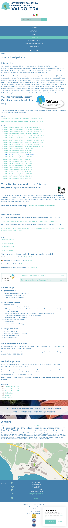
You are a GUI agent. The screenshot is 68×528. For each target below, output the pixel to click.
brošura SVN (28, 257)
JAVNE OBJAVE (34, 47)
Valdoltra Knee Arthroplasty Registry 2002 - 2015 (18, 163)
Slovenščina (34, 15)
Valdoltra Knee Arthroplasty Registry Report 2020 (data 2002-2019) (23, 144)
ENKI (39, 513)
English (10, 397)
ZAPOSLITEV (34, 50)
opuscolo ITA (28, 260)
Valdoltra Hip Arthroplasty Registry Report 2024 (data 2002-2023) (23, 127)
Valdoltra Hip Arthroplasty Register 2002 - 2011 (17, 178)
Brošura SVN (9, 393)
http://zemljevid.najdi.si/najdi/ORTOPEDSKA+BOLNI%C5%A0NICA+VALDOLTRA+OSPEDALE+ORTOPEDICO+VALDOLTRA (34, 461)
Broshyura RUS (32, 267)
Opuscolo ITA (9, 395)
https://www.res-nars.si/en (42, 205)
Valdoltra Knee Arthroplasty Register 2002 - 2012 (18, 174)
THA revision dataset (7, 243)
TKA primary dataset (7, 246)
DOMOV (34, 28)
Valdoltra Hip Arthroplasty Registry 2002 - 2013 (17, 172)
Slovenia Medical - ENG (12, 387)
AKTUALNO (34, 31)
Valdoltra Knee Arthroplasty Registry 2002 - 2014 (18, 167)
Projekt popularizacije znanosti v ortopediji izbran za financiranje (49, 429)
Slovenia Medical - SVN (12, 391)
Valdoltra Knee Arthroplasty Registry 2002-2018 (18, 148)
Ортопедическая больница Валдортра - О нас (36, 280)
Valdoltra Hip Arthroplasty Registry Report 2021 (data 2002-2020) (23, 142)
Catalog (61, 275)
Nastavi (60, 521)
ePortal (36, 499)
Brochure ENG (25, 264)
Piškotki (34, 509)
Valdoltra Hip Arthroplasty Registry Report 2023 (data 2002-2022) (23, 134)
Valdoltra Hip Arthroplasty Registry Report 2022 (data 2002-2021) (23, 138)
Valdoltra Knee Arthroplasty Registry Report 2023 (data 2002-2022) (23, 131)
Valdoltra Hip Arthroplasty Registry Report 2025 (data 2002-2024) (21, 118)
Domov (3, 54)
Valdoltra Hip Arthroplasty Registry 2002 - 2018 (17, 151)
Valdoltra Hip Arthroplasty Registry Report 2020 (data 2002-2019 (23, 146)
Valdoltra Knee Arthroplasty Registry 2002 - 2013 (18, 170)
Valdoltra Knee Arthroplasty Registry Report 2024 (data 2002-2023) (23, 129)
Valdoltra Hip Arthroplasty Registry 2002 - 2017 (17, 153)
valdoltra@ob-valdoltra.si (36, 493)
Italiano (37, 15)
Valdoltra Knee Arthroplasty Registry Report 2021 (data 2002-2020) (23, 140)
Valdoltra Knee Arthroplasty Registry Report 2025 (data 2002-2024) (22, 122)
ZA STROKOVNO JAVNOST (34, 40)
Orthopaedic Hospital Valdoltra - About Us (33, 275)
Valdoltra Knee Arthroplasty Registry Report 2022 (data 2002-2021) (23, 136)
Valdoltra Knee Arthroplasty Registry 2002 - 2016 (18, 157)
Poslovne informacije (34, 511)
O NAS (34, 34)
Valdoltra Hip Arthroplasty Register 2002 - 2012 (17, 176)
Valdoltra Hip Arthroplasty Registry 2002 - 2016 (17, 159)
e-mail (61, 346)
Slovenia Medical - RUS (12, 389)
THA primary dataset (7, 239)
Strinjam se (50, 521)
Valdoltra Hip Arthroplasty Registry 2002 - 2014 (17, 165)
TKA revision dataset (7, 250)
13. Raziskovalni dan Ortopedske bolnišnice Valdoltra (16, 429)
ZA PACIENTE (34, 37)
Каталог (61, 280)
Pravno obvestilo (34, 507)
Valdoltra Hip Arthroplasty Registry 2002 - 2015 (17, 161)
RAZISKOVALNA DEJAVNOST (34, 44)
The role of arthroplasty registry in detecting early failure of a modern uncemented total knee (29, 221)
